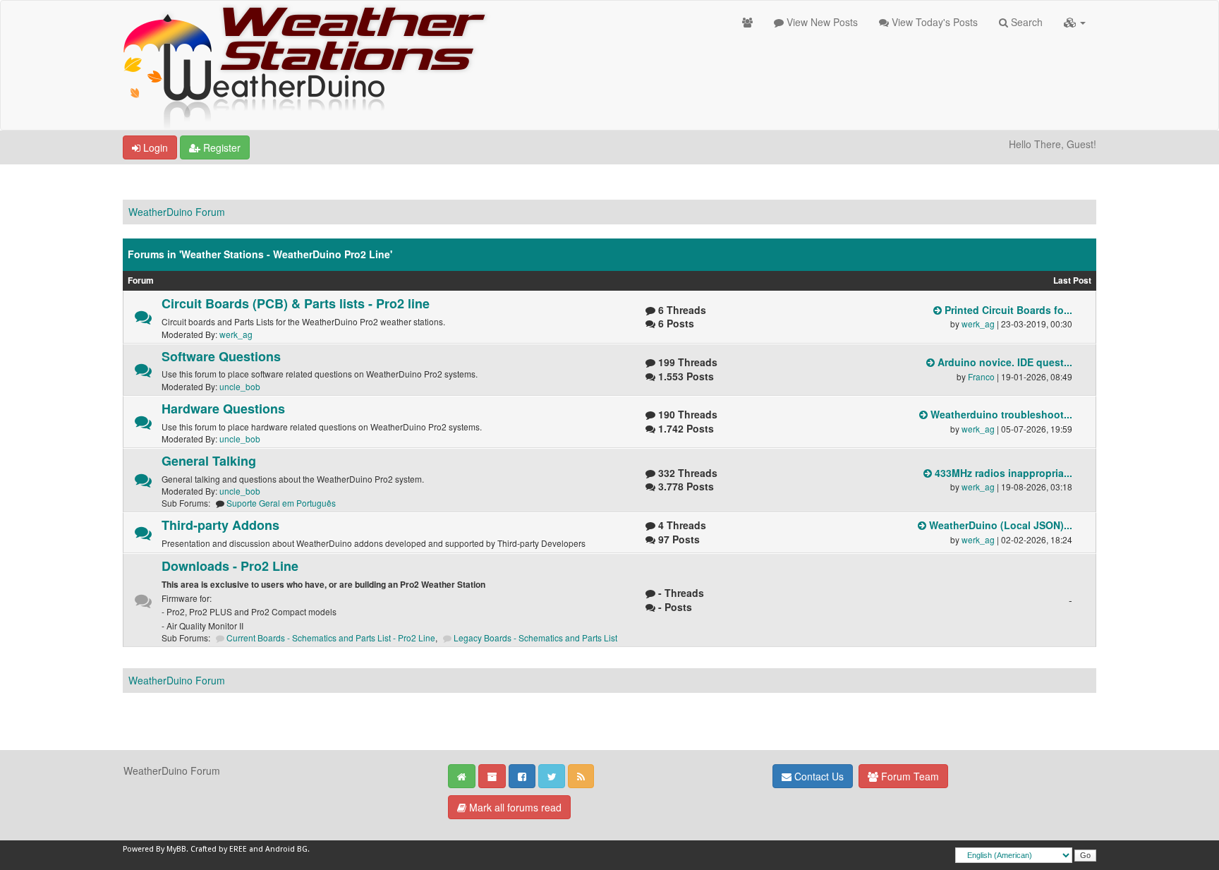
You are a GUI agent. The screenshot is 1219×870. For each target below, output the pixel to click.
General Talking (209, 461)
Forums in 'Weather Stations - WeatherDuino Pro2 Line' (260, 254)
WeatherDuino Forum (176, 212)
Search (1025, 22)
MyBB (176, 849)
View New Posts (821, 22)
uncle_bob (239, 386)
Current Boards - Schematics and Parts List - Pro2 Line (330, 638)
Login (154, 147)
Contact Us (818, 776)
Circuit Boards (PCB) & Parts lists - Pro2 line (296, 303)
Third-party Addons (220, 525)
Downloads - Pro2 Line (230, 566)
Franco (981, 376)
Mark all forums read (514, 807)
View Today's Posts (933, 22)
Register (220, 147)
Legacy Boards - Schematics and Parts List (535, 638)
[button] (1074, 22)
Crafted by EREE (218, 849)
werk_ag (236, 334)
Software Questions (221, 356)
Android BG (286, 849)
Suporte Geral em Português (281, 503)
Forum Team (908, 776)
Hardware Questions (223, 408)
